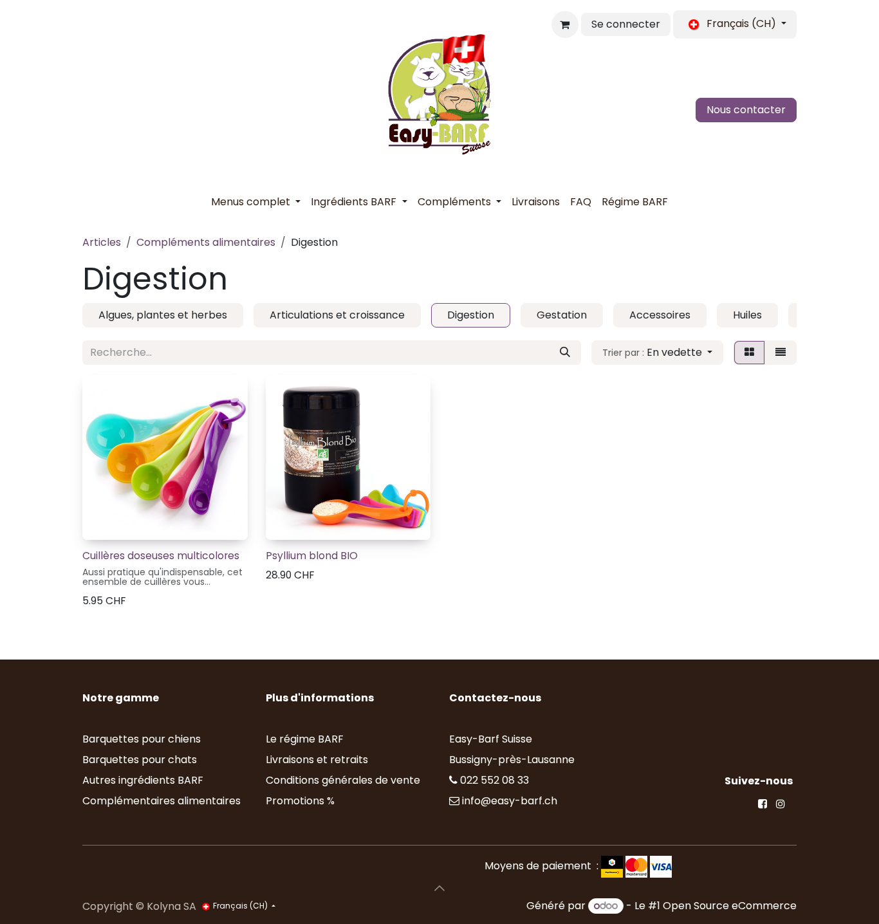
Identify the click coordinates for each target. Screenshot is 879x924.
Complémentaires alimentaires (161, 800)
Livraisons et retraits (317, 759)
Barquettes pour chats (139, 759)
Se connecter (625, 24)
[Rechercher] (565, 352)
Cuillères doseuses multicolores (160, 555)
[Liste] (780, 352)
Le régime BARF (305, 739)
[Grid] (749, 352)
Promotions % (301, 800)
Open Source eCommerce (730, 905)
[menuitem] (256, 202)
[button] (657, 352)
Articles (101, 242)
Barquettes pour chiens (141, 739)
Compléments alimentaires (205, 242)
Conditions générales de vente (343, 780)
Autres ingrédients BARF (142, 780)
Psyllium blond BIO (312, 555)
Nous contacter (746, 109)
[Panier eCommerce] (564, 24)
